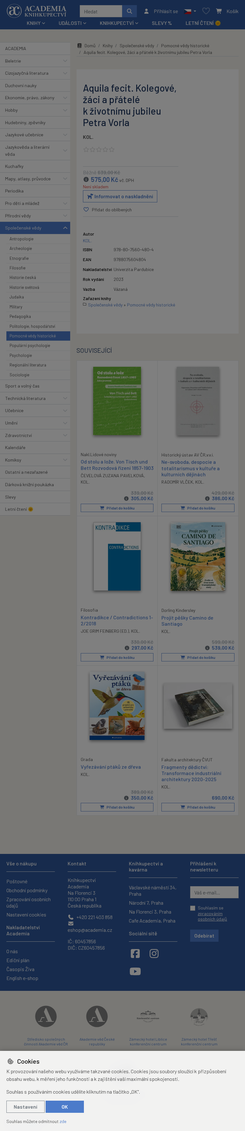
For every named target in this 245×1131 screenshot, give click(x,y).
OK (65, 1107)
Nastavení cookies (26, 914)
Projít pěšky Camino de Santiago (187, 621)
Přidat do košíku (120, 508)
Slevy (10, 497)
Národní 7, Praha (146, 903)
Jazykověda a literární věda (27, 150)
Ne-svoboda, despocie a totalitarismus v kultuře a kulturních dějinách (190, 468)
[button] (190, 11)
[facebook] (135, 953)
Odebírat (204, 935)
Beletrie (13, 61)
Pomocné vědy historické (33, 335)
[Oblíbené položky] (206, 11)
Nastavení (25, 1107)
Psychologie (21, 355)
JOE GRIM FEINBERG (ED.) (105, 631)
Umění (11, 423)
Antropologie (21, 238)
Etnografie (19, 258)
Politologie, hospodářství (32, 326)
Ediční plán (17, 960)
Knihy (108, 45)
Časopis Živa (20, 969)
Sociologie (19, 374)
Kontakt (77, 863)
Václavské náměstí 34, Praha (152, 890)
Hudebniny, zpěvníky (25, 122)
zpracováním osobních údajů (212, 916)
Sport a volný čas (22, 385)
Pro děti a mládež (22, 203)
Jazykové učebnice (24, 134)
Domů (90, 45)
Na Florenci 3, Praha (150, 912)
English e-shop (22, 978)
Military (16, 306)
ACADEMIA (15, 48)
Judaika (17, 296)
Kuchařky (14, 166)
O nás (12, 951)
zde (63, 1121)
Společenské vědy (23, 227)
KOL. (88, 137)
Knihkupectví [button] (117, 23)
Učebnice (14, 410)
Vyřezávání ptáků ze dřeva (111, 767)
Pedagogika (20, 316)
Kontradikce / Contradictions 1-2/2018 (117, 620)
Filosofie (18, 267)
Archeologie (21, 248)
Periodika (14, 190)
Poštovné (16, 881)
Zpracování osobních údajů (28, 902)
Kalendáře (15, 447)
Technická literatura (25, 398)
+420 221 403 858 (94, 917)
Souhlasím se (212, 913)
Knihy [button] (34, 23)
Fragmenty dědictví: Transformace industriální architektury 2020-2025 (191, 773)
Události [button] (70, 23)
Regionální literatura (28, 364)
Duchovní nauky (21, 85)
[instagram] (154, 953)
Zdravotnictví (18, 435)
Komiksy (13, 460)
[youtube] (135, 971)
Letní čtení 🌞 (203, 23)
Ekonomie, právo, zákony (30, 97)
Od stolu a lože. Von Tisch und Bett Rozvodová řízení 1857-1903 (117, 464)
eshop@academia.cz (90, 930)
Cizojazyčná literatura (26, 73)
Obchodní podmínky (27, 890)
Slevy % (162, 23)
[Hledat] (129, 11)
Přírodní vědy (18, 215)
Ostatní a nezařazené (26, 472)
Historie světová (24, 287)
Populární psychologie (30, 345)
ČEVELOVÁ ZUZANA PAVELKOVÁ (112, 475)
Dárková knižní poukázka (29, 484)
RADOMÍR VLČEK (177, 482)
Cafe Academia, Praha (152, 920)
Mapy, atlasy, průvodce (28, 178)
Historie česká (23, 277)
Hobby (11, 110)
